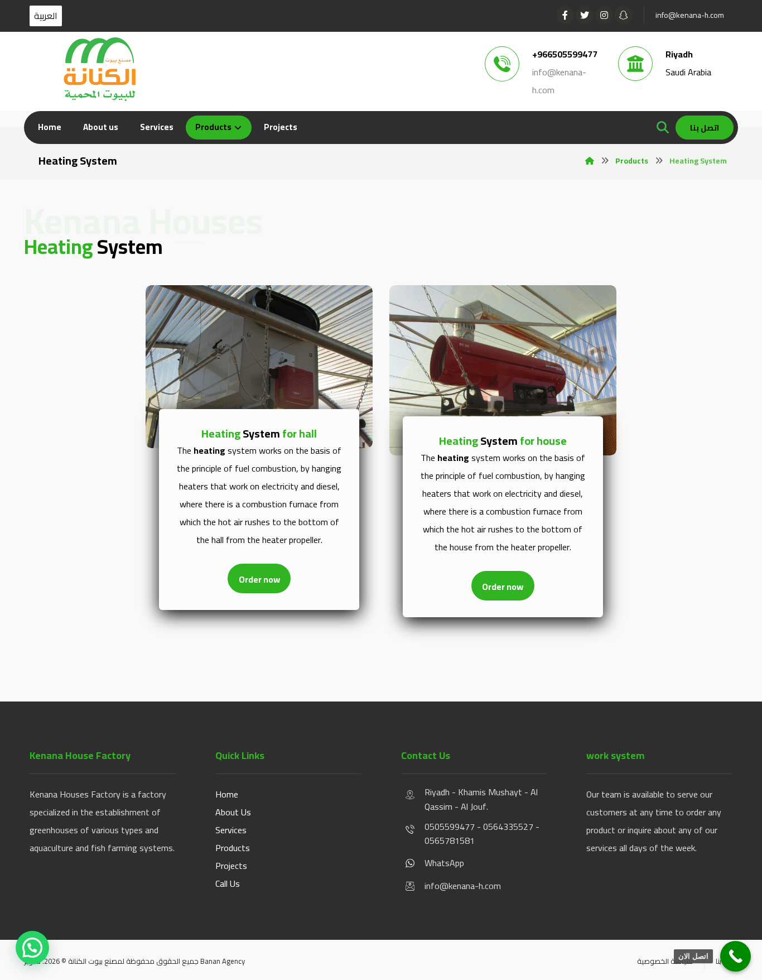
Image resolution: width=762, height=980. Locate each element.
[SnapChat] (624, 15)
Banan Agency (222, 961)
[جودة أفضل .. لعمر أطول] (99, 69)
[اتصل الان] (735, 956)
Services (231, 830)
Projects (231, 865)
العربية (45, 16)
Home (226, 794)
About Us (233, 812)
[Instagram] (604, 15)
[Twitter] (585, 15)
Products (232, 847)
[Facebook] (565, 15)
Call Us (227, 883)
